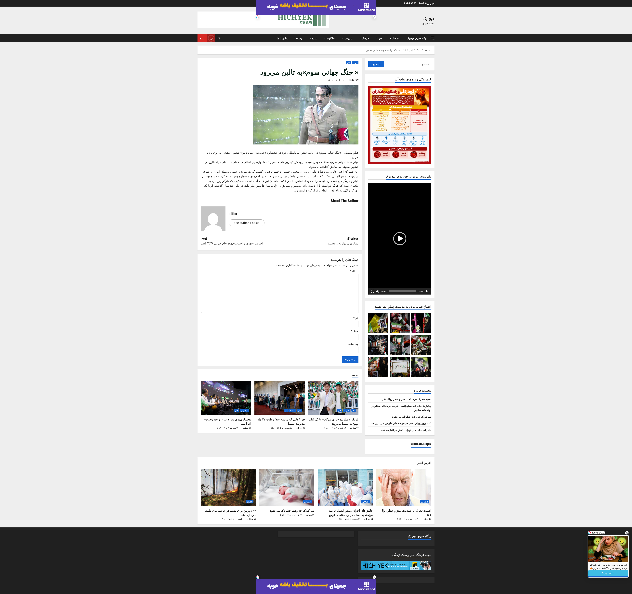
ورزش (348, 38)
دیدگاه (354, 271)
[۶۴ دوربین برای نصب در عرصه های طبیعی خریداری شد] (228, 487)
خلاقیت (331, 38)
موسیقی (244, 410)
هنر (380, 38)
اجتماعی (424, 501)
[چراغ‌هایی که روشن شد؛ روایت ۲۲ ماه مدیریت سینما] (279, 398)
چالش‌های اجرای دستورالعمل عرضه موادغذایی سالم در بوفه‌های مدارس (351, 512)
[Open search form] (219, 38)
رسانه (299, 38)
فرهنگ (365, 38)
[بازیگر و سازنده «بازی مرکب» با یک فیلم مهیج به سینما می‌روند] (333, 398)
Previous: (343, 240)
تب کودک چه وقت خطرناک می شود (411, 416)
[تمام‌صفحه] (372, 291)
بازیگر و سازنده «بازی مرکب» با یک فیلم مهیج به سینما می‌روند (333, 421)
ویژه (314, 38)
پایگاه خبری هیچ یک (417, 38)
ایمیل (354, 331)
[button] (432, 38)
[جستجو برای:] (407, 64)
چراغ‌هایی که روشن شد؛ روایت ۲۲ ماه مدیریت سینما (281, 421)
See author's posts (246, 223)
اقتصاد (395, 38)
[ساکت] (378, 291)
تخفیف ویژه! (608, 573)
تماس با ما (282, 38)
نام (355, 318)
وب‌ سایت (353, 344)
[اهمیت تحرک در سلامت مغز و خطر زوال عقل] (403, 487)
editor (352, 80)
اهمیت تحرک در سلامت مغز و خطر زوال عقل (406, 399)
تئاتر (353, 410)
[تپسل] (257, 17)
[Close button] (627, 533)
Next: (232, 240)
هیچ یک (428, 18)
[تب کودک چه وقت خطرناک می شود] (286, 487)
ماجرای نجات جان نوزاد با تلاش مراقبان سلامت (405, 430)
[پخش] (427, 291)
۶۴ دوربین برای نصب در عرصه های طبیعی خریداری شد (401, 423)
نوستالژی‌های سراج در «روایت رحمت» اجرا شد (227, 421)
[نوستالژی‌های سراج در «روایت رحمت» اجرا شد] (226, 398)
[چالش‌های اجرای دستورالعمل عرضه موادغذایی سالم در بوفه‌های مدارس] (345, 487)
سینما (355, 62)
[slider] (402, 291)
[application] (399, 239)
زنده (202, 38)
